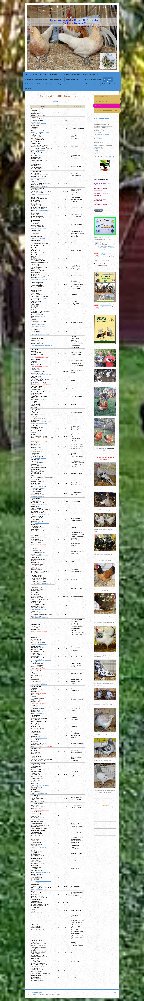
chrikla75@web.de (40, 458)
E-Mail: (96, 150)
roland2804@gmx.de (41, 793)
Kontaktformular (110, 156)
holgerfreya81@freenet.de (38, 298)
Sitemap (40, 992)
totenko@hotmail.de (40, 316)
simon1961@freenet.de (41, 820)
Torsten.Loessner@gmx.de (43, 583)
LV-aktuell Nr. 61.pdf (105, 305)
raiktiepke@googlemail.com (42, 872)
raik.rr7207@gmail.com (41, 738)
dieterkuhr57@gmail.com (103, 134)
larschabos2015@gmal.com (43, 644)
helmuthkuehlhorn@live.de (42, 523)
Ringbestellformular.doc (106, 246)
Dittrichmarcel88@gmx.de (42, 210)
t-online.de (43, 228)
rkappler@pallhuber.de (41, 450)
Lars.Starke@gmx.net (40, 847)
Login (114, 992)
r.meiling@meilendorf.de (41, 617)
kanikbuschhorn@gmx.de (42, 194)
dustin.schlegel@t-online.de (42, 785)
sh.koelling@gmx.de (41, 504)
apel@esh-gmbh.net (40, 123)
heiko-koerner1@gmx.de (42, 514)
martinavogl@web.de (40, 889)
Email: (96, 145)
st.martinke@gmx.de (40, 609)
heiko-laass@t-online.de (41, 555)
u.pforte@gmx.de (39, 713)
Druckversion (33, 992)
